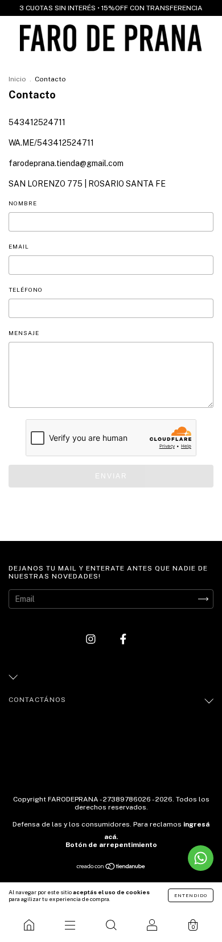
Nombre (23, 203)
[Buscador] (111, 924)
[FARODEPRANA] (29, 924)
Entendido (190, 895)
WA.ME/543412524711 (51, 142)
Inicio (17, 79)
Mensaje (24, 332)
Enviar (111, 476)
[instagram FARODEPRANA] (92, 638)
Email (19, 246)
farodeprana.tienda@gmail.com (66, 163)
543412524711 (37, 122)
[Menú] (70, 924)
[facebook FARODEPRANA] (123, 638)
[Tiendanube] (111, 867)
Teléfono (26, 289)
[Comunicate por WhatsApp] (200, 858)
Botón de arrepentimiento (111, 845)
